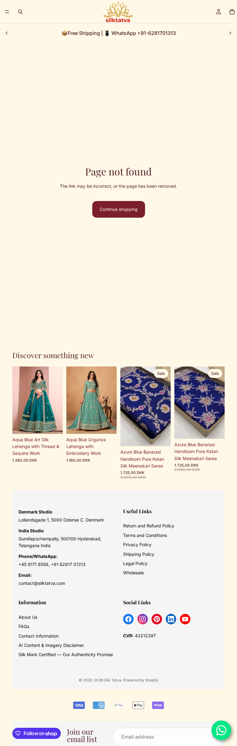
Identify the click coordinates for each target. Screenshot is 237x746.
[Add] (161, 436)
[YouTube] (185, 619)
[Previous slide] (7, 33)
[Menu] (7, 12)
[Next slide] (230, 33)
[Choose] (53, 424)
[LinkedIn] (171, 619)
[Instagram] (142, 619)
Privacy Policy (137, 544)
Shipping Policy (138, 554)
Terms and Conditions (145, 535)
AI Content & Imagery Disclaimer (51, 645)
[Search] (20, 12)
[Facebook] (128, 619)
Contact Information (39, 636)
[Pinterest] (157, 619)
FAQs (24, 626)
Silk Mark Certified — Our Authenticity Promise (66, 654)
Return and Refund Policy (148, 525)
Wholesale (133, 572)
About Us (28, 617)
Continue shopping (119, 209)
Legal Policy (135, 563)
